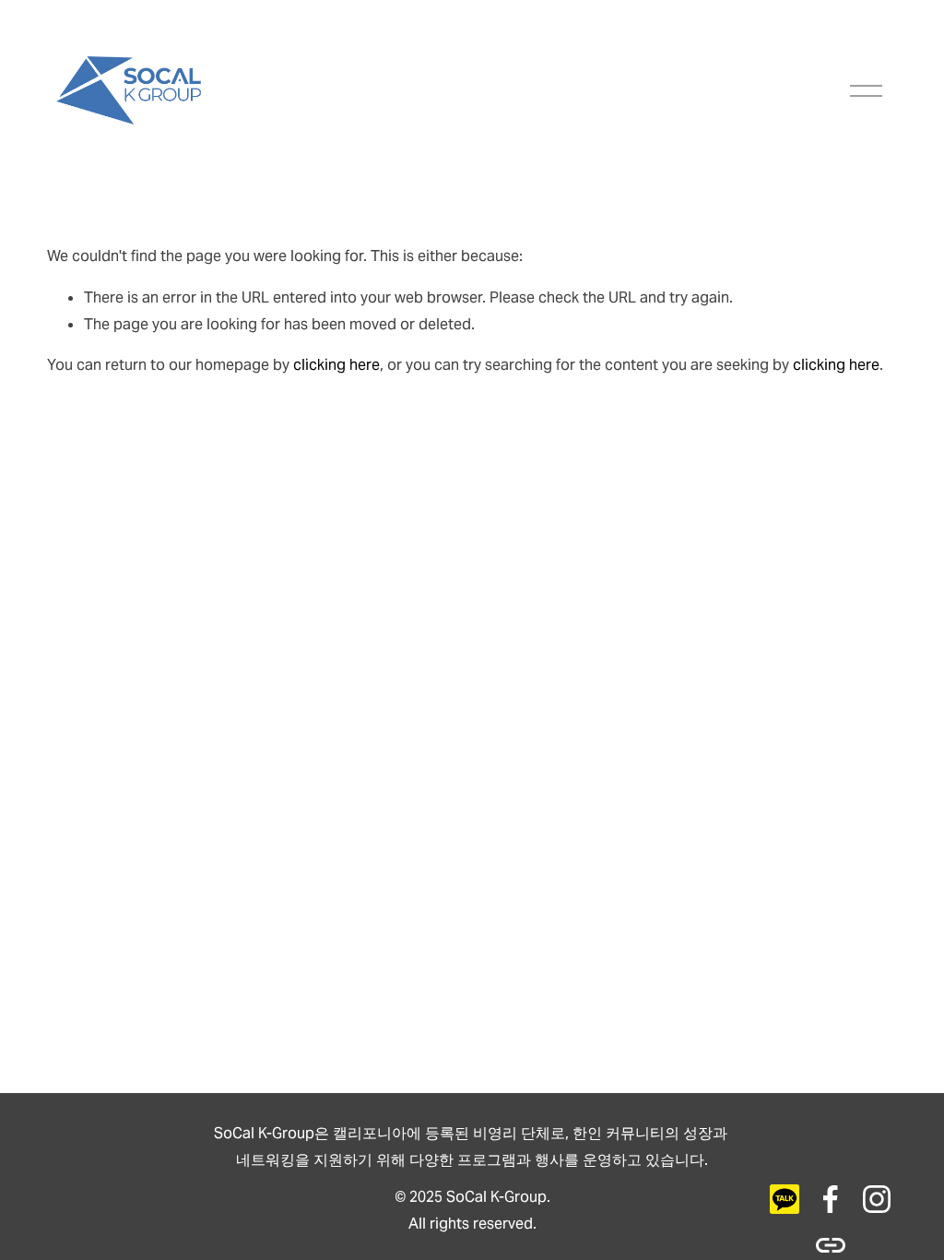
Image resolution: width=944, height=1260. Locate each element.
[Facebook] (830, 1199)
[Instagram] (876, 1199)
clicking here (336, 364)
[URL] (784, 1199)
